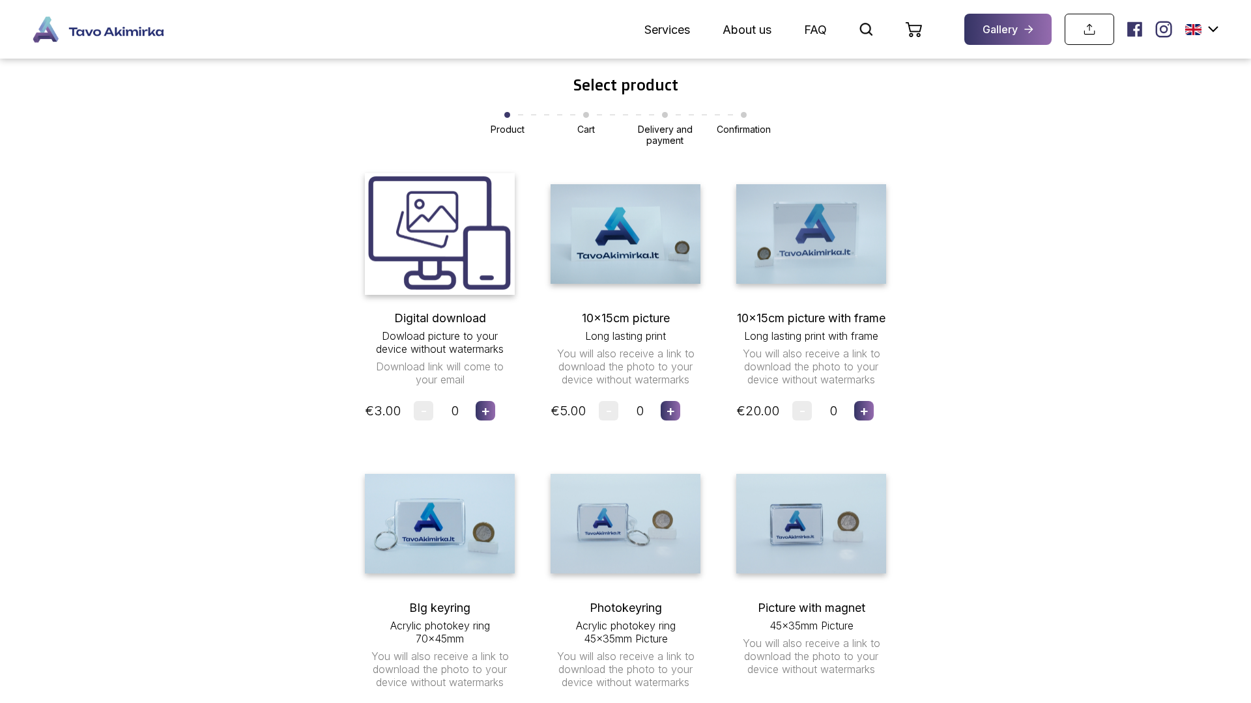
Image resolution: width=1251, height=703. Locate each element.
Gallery (1000, 29)
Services (667, 29)
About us (747, 29)
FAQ (815, 29)
